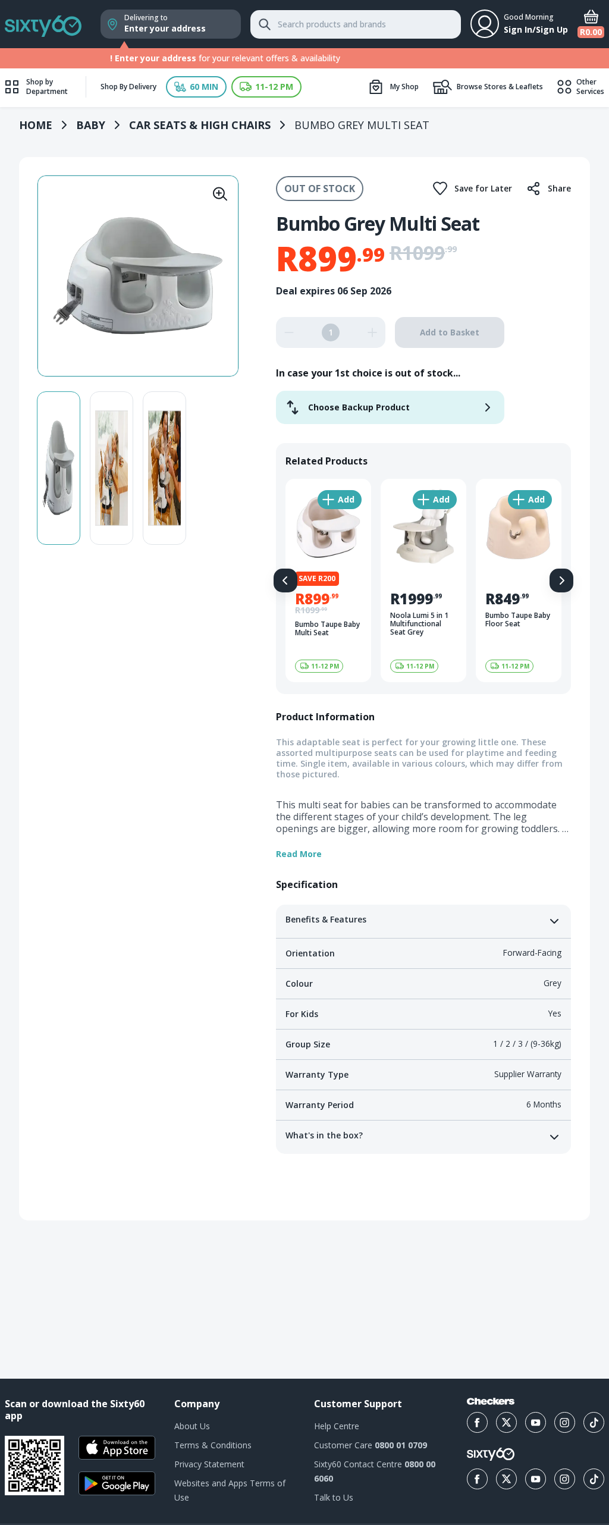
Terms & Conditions (213, 1445)
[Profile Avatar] (484, 24)
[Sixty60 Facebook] (477, 1478)
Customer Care (370, 1445)
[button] (196, 87)
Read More (299, 854)
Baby (90, 125)
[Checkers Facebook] (477, 1422)
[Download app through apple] (117, 1448)
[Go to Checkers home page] (490, 1401)
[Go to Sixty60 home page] (490, 1454)
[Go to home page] (43, 24)
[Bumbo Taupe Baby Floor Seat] (518, 580)
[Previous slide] (285, 580)
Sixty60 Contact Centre (374, 1471)
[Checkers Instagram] (564, 1422)
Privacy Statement (209, 1464)
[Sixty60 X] (506, 1478)
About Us (192, 1426)
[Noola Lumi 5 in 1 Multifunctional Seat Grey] (423, 580)
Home (35, 125)
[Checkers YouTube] (535, 1422)
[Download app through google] (117, 1483)
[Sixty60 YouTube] (535, 1478)
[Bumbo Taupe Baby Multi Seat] (328, 580)
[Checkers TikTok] (593, 1422)
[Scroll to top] (585, 1296)
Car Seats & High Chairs (200, 125)
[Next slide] (561, 580)
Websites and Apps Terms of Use (229, 1490)
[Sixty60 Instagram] (564, 1478)
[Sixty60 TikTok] (593, 1478)
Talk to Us (333, 1497)
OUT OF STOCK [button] (319, 188)
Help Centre (336, 1426)
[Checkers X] (506, 1422)
